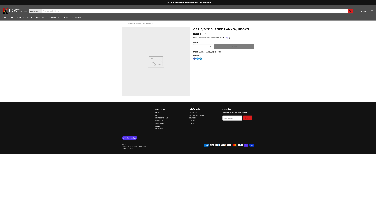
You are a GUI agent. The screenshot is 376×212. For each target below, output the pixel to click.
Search (124, 144)
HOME (4, 18)
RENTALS (192, 121)
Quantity (195, 42)
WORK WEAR (54, 18)
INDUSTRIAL (40, 18)
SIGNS (65, 18)
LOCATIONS (193, 112)
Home (124, 24)
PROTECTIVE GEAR (24, 18)
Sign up (248, 118)
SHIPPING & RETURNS (196, 115)
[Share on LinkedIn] (200, 59)
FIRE (12, 18)
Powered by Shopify (127, 148)
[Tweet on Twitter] (197, 59)
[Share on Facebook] (194, 59)
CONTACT (192, 123)
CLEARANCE (77, 18)
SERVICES (192, 118)
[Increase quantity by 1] (210, 46)
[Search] (350, 11)
